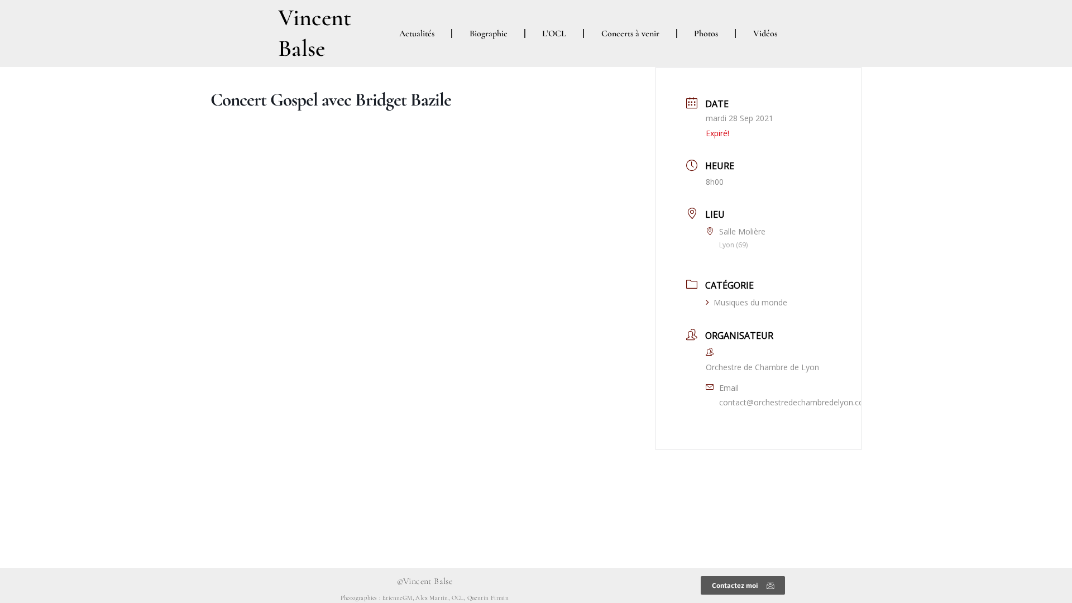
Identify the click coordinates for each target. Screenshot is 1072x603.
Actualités (416, 33)
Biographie (489, 33)
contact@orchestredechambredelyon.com (795, 402)
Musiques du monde (750, 302)
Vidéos (765, 33)
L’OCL (554, 33)
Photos (706, 33)
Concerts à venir (630, 33)
